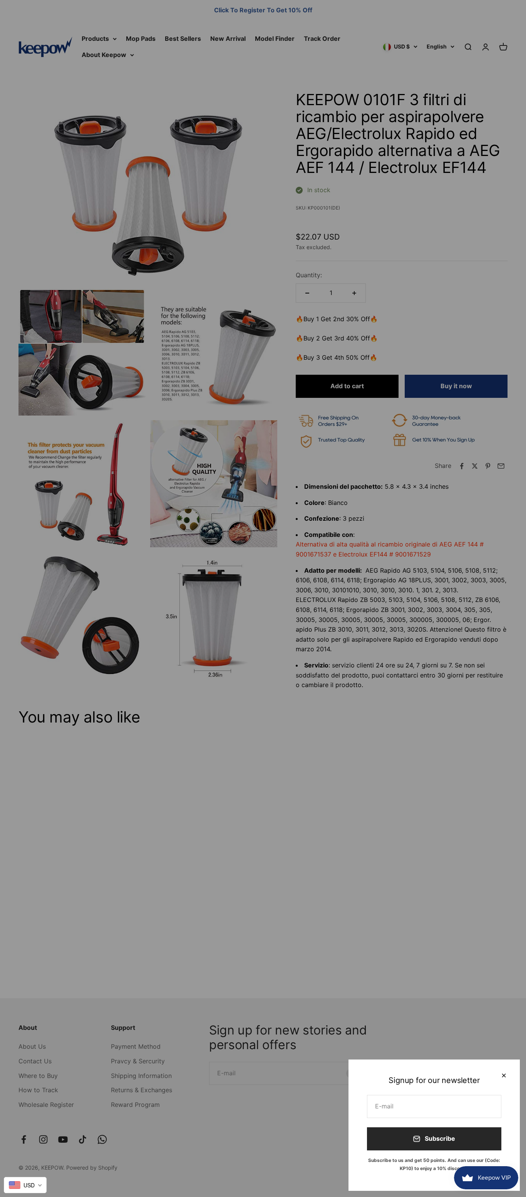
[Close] (504, 1075)
